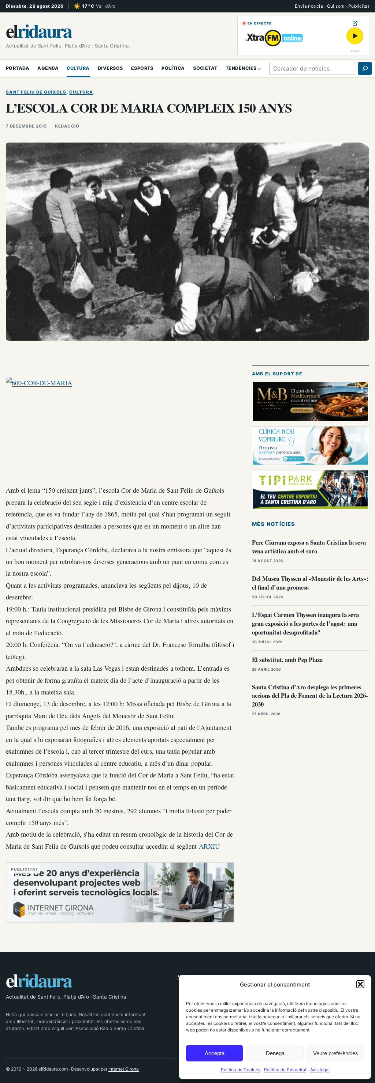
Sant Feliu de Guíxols (36, 92)
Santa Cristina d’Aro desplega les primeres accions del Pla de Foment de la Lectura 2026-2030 (310, 695)
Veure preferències (335, 1053)
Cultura (81, 92)
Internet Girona (123, 1069)
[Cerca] (365, 68)
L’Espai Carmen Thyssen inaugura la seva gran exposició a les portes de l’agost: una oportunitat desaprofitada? (305, 623)
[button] (360, 984)
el (38, 30)
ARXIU (209, 846)
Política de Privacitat (285, 1069)
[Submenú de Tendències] (259, 68)
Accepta (214, 1053)
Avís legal (320, 1069)
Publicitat (358, 6)
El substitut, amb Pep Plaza (287, 659)
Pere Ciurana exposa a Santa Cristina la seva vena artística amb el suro (309, 547)
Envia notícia (309, 6)
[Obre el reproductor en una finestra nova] (355, 23)
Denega (275, 1053)
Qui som (336, 6)
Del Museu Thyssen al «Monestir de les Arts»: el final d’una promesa (310, 583)
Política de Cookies (240, 1069)
